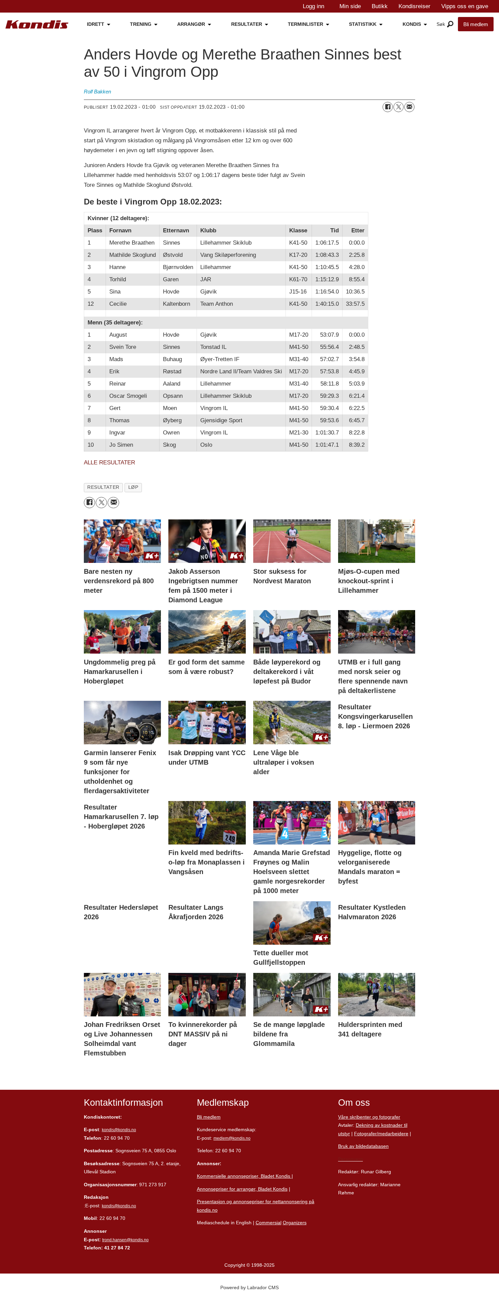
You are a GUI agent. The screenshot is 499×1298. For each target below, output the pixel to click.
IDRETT (95, 24)
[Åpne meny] (450, 24)
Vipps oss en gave (464, 6)
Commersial (268, 1222)
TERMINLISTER (305, 24)
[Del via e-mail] (409, 107)
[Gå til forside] (37, 24)
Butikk (380, 6)
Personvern (350, 1159)
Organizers (295, 1222)
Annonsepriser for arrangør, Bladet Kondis (242, 1189)
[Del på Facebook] (388, 107)
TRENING (140, 24)
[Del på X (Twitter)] (398, 107)
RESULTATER (246, 24)
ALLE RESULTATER (109, 462)
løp (133, 487)
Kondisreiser (414, 6)
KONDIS (412, 24)
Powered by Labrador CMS (249, 1287)
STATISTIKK (362, 24)
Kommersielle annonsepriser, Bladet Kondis (244, 1176)
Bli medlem (475, 24)
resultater (103, 487)
